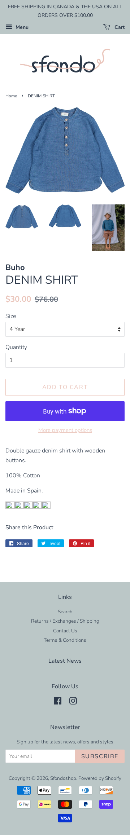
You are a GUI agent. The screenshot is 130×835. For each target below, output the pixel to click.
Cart (119, 27)
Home (11, 96)
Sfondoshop (63, 778)
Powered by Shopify (99, 778)
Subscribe (99, 756)
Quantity (16, 347)
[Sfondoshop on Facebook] (57, 702)
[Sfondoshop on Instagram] (73, 702)
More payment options (65, 430)
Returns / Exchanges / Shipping (65, 621)
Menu (21, 27)
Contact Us (65, 630)
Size (10, 316)
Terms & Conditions (65, 640)
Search (65, 611)
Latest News (65, 661)
